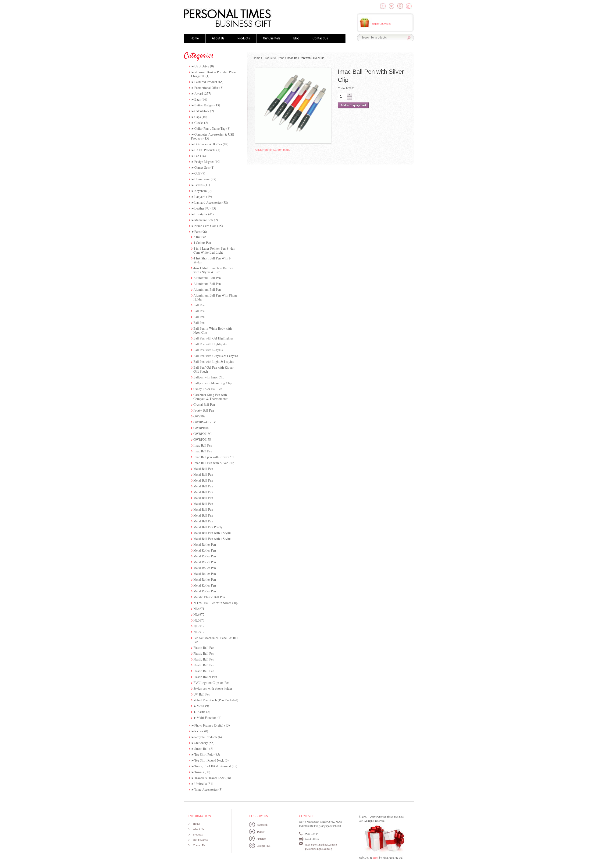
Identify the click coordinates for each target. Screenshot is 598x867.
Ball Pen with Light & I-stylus (213, 361)
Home (195, 38)
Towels (199, 772)
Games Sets (202, 167)
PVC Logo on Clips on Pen (211, 682)
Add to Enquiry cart (353, 105)
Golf (197, 173)
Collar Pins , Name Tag (209, 128)
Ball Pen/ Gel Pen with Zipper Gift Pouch (213, 369)
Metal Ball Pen (203, 468)
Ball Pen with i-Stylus (208, 350)
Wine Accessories (205, 789)
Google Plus (264, 845)
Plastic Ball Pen (203, 647)
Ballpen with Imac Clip (208, 377)
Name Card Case (205, 226)
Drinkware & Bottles (208, 144)
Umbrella (200, 783)
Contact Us (320, 38)
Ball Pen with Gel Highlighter (213, 338)
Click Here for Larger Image (272, 149)
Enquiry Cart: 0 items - (382, 23)
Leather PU (202, 208)
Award (198, 93)
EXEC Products (204, 150)
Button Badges (204, 105)
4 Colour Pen (202, 242)
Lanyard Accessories (207, 202)
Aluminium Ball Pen (207, 278)
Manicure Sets (203, 220)
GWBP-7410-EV (204, 422)
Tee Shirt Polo (204, 754)
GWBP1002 (201, 428)
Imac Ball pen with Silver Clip (213, 457)
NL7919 (198, 632)
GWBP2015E (202, 439)
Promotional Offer (206, 87)
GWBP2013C (202, 433)
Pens (197, 231)
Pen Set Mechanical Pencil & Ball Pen (215, 640)
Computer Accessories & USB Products (212, 136)
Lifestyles (200, 214)
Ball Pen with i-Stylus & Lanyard (215, 355)
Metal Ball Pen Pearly (207, 527)
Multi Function (207, 717)
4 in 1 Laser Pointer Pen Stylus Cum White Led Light (214, 250)
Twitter (260, 831)
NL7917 (198, 626)
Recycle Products (205, 737)
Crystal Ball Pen (204, 404)
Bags (197, 99)
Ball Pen (199, 305)
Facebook (262, 824)
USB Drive (201, 66)
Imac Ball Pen (202, 445)
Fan (196, 156)
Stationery (201, 743)
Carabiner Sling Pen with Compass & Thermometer (210, 396)
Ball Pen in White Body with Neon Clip (212, 330)
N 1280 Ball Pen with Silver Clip (215, 603)
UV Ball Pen (201, 694)
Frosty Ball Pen (203, 410)
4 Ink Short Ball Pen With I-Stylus (212, 260)
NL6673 (198, 620)
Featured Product (205, 82)
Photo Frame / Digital (208, 725)
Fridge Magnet (204, 161)
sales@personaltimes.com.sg (321, 844)
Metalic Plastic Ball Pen (209, 597)
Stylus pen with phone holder (212, 688)
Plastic (201, 712)
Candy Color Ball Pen (207, 389)
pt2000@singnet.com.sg (318, 848)
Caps (197, 117)
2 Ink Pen (199, 236)
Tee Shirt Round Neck (209, 760)
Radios (198, 731)
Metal (200, 706)
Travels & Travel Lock (209, 778)
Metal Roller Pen (204, 544)
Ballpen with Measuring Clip (212, 383)
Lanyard (199, 196)
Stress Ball (201, 748)
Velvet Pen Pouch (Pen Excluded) (215, 700)
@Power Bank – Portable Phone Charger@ (214, 74)
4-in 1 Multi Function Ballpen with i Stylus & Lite (213, 270)
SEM (375, 857)
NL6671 (198, 608)
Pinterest (261, 838)
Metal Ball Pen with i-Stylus (212, 533)
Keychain (200, 191)
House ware (202, 179)
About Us (218, 38)
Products (244, 38)
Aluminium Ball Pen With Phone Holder (215, 297)
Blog (296, 38)
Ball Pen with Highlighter (210, 344)
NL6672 (198, 614)
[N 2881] (293, 105)
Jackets (198, 185)
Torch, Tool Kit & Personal (212, 766)
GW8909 (199, 416)
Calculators (201, 111)
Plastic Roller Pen (205, 677)
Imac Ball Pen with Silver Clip (213, 463)
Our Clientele (271, 38)
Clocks (198, 122)
